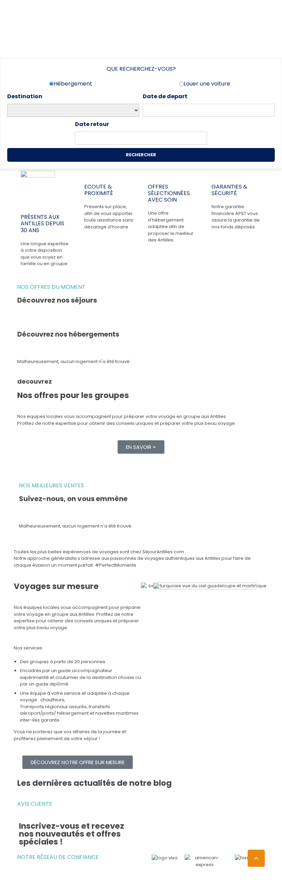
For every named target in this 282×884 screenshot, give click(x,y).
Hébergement (73, 83)
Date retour (92, 124)
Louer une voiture (207, 83)
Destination (24, 96)
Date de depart (165, 96)
